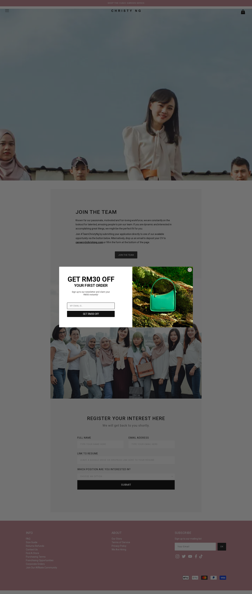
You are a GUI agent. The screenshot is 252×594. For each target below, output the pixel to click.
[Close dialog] (189, 269)
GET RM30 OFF (91, 314)
